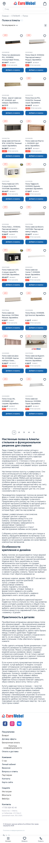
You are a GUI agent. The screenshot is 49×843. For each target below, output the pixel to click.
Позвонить (41, 841)
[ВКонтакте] (19, 726)
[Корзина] (45, 4)
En (9, 835)
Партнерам (7, 775)
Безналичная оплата (11, 743)
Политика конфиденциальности (13, 747)
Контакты (6, 779)
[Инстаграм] (12, 726)
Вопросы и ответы (10, 771)
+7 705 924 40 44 (9, 808)
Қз (6, 835)
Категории (8, 841)
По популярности (8, 25)
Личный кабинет (9, 764)
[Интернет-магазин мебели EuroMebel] (24, 4)
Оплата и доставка (10, 751)
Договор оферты (9, 739)
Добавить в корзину (13, 70)
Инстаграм (6, 792)
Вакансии (6, 768)
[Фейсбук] (5, 726)
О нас (4, 761)
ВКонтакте (6, 795)
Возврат (5, 736)
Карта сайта (7, 782)
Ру (4, 835)
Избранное (24, 841)
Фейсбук (5, 799)
